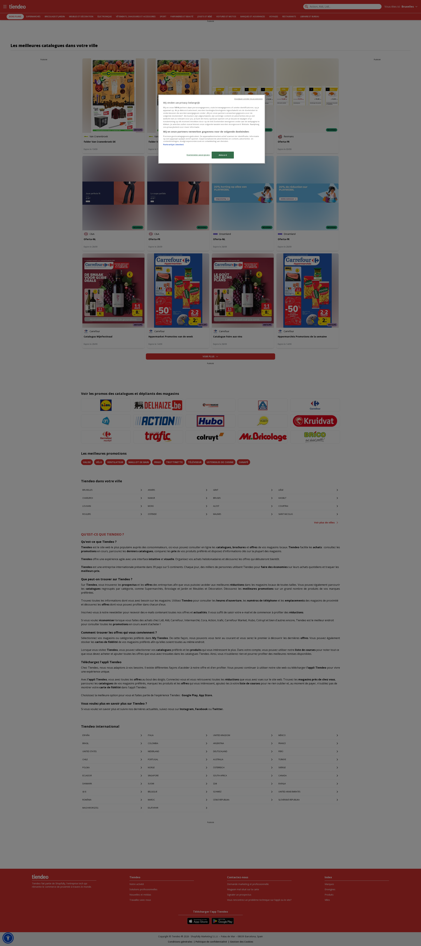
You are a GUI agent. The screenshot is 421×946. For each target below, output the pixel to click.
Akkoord (223, 155)
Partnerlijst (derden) (173, 144)
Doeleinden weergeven (198, 155)
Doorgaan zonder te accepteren (248, 99)
